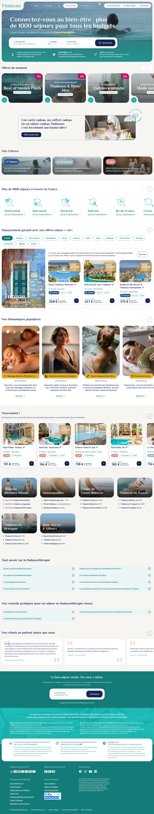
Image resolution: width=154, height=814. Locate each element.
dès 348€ (17, 543)
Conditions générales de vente (19, 810)
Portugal (139, 238)
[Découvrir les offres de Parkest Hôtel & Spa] (103, 463)
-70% (56, 500)
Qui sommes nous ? (17, 783)
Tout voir (142, 254)
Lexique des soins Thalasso (20, 790)
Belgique (109, 238)
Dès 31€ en (17, 500)
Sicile (98, 238)
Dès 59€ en (17, 504)
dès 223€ (133, 504)
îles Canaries (34, 238)
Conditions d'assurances (38, 810)
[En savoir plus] (4, 100)
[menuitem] (36, 5)
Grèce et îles (125, 238)
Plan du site (14, 794)
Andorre (76, 238)
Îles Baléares (51, 238)
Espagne (19, 238)
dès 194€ (92, 500)
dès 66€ (54, 543)
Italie (88, 238)
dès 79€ (15, 536)
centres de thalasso (67, 727)
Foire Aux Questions (51, 790)
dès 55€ (94, 508)
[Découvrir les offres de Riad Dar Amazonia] (67, 463)
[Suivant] (150, 229)
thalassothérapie (60, 731)
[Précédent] (144, 229)
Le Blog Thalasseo (16, 800)
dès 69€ (131, 500)
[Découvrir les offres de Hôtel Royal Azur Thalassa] (112, 300)
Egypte (22, 244)
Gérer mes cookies (86, 810)
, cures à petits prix (57, 504)
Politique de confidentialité (70, 810)
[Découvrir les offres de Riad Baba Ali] (139, 463)
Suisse (33, 244)
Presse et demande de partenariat (22, 797)
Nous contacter (49, 783)
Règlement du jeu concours (19, 804)
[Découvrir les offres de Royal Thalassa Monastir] (76, 300)
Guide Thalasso (15, 787)
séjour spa (42, 723)
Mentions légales (54, 810)
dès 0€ (131, 508)
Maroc (64, 238)
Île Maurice (8, 244)
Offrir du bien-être (31, 135)
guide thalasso (85, 731)
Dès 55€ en (18, 508)
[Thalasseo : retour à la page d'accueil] (11, 5)
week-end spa (103, 725)
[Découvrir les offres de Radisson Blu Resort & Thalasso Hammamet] (147, 300)
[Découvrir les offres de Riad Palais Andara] (31, 463)
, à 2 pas (54, 508)
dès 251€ (92, 504)
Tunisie (7, 238)
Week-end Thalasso (51, 787)
